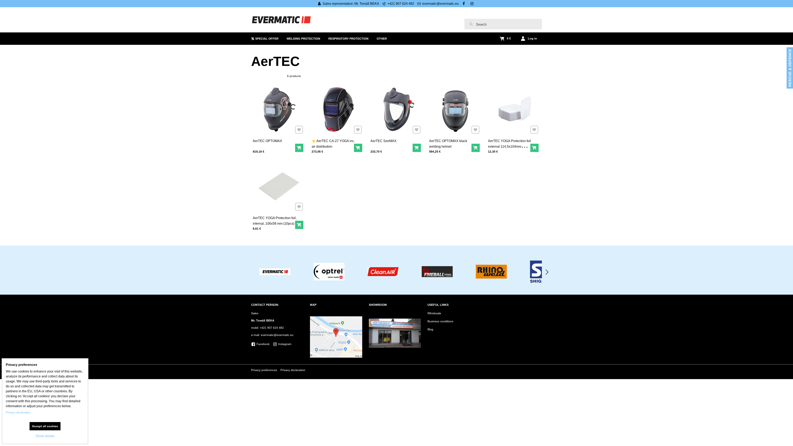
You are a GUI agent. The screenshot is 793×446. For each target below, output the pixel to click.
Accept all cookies (45, 426)
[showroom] (395, 346)
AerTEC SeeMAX (383, 141)
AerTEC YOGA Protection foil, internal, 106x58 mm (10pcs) (275, 220)
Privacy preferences (264, 370)
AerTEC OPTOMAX (267, 141)
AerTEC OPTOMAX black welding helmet (448, 143)
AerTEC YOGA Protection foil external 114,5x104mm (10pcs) (509, 146)
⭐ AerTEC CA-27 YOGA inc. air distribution (333, 143)
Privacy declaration (292, 370)
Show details (45, 436)
